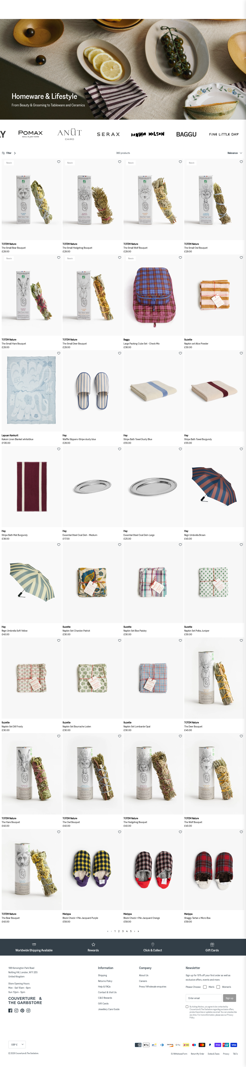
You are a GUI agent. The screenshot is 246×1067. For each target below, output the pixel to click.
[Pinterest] (22, 1010)
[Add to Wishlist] (59, 162)
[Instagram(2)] (28, 1010)
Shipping (102, 975)
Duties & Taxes (213, 1054)
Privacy (226, 1054)
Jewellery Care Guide (108, 1009)
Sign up (229, 998)
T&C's (235, 1054)
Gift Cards (103, 1003)
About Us (143, 975)
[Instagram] (16, 1010)
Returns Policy (105, 980)
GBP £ (14, 1044)
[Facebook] (10, 1010)
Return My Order (197, 1054)
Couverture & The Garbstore (26, 1053)
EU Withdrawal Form (179, 1054)
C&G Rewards (105, 997)
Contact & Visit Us (107, 992)
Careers (143, 980)
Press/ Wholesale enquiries (152, 986)
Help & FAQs (104, 986)
